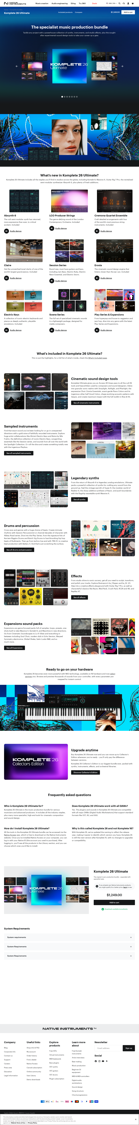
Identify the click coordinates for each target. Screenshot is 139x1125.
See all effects (79, 597)
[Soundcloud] (106, 1061)
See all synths (79, 499)
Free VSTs (53, 1051)
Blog (6, 1048)
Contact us (8, 1055)
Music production (79, 1065)
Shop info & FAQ (33, 1048)
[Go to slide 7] (77, 97)
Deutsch (16, 1113)
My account (31, 1052)
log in (125, 887)
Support (7, 1059)
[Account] (128, 3)
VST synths (53, 1067)
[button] (12, 231)
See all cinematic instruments (86, 403)
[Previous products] (17, 66)
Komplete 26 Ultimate (17, 13)
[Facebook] (96, 1061)
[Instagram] (99, 1061)
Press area (8, 1067)
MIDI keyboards (55, 1059)
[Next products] (122, 66)
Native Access (10, 835)
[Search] (119, 3)
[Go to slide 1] (62, 97)
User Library (31, 1075)
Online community (34, 1071)
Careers (7, 1063)
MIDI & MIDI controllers (80, 1076)
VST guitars (53, 1071)
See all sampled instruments (19, 453)
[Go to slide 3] (67, 97)
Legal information (11, 1075)
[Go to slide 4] (69, 97)
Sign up (129, 1048)
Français (27, 1113)
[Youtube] (103, 1061)
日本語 (11, 1113)
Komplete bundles (16, 9)
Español (32, 1113)
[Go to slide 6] (74, 97)
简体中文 (21, 1113)
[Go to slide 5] (72, 97)
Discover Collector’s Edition (85, 772)
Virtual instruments (56, 1055)
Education (8, 1071)
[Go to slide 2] (64, 97)
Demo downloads (33, 1079)
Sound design (77, 1087)
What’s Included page (97, 358)
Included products (65, 12)
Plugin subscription (56, 1079)
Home (6, 9)
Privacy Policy (32, 1123)
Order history (32, 1055)
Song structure (78, 1091)
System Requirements (16, 946)
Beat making (77, 1061)
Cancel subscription (34, 1067)
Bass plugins (54, 1063)
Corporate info (9, 1052)
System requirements (16, 937)
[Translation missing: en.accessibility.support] (123, 3)
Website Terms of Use (18, 1123)
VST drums (53, 1075)
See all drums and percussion (19, 550)
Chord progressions (79, 1095)
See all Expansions (14, 648)
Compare (78, 12)
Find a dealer (32, 1059)
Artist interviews (78, 1057)
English (6, 1113)
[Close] (136, 1119)
